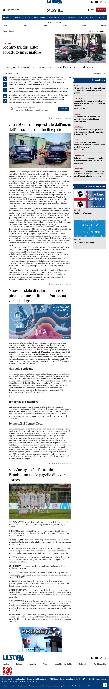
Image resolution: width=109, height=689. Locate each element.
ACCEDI (92, 10)
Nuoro (65, 25)
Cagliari (45, 25)
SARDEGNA (17, 17)
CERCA (103, 17)
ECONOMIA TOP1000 (88, 17)
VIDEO (63, 17)
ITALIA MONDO (27, 17)
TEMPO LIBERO (54, 17)
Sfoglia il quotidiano (12, 10)
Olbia (84, 25)
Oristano (103, 25)
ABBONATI (101, 10)
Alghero (25, 25)
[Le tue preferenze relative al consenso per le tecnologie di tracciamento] (105, 685)
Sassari (5, 25)
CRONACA (43, 17)
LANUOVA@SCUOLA (73, 17)
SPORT (36, 17)
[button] (39, 639)
